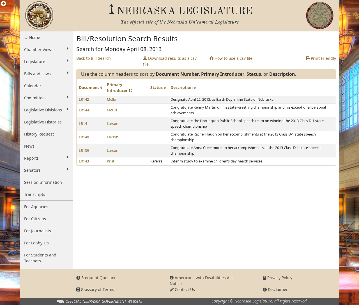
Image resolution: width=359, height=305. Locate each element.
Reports (31, 158)
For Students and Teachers (40, 257)
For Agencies (36, 206)
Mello (111, 99)
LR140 (84, 136)
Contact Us (184, 289)
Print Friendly (323, 58)
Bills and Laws (37, 73)
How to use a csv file (232, 58)
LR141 (84, 123)
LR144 (84, 110)
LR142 (84, 99)
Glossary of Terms (97, 289)
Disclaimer (277, 289)
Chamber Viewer (39, 49)
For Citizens (35, 218)
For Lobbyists (36, 243)
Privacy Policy (279, 277)
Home (34, 37)
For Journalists (37, 230)
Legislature (34, 61)
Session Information (43, 182)
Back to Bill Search (93, 58)
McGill (112, 110)
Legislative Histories (43, 122)
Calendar (32, 85)
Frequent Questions (99, 277)
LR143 (84, 161)
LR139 (84, 150)
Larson (112, 123)
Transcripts (34, 194)
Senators (32, 170)
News (29, 146)
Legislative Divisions (43, 110)
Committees (35, 97)
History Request (39, 134)
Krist (110, 161)
